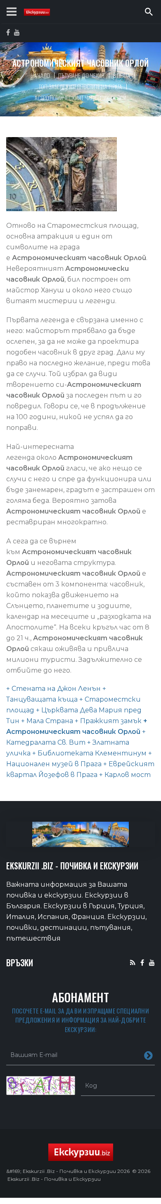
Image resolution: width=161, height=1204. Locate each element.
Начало (40, 75)
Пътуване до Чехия (81, 75)
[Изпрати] (148, 1055)
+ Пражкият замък (107, 721)
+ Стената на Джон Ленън (53, 688)
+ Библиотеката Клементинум (89, 753)
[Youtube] (152, 962)
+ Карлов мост (124, 775)
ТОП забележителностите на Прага (80, 86)
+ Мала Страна (46, 721)
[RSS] (132, 962)
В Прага (121, 75)
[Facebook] (142, 962)
